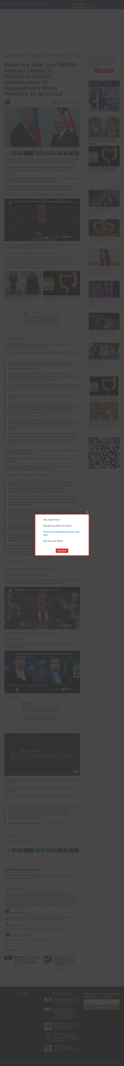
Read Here (62, 551)
